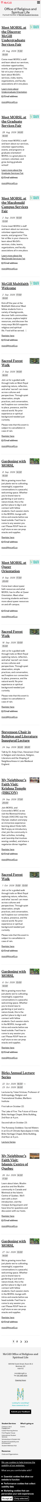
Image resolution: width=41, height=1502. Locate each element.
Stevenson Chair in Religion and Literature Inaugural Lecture (19, 736)
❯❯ (26, 1341)
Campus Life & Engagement (7, 1427)
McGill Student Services (28, 15)
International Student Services (9, 1436)
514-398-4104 (22, 1375)
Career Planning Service (10, 1430)
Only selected (21, 1498)
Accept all (7, 1498)
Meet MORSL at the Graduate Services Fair (13, 121)
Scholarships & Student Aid (11, 1439)
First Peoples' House (8, 1433)
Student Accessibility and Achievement (10, 1442)
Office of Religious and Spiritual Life (20, 10)
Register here (7, 335)
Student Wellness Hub (9, 1445)
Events (22, 1426)
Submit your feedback (20, 1412)
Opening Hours (20, 1380)
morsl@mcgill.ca (9, 102)
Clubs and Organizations (10, 1454)
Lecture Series (8, 1142)
